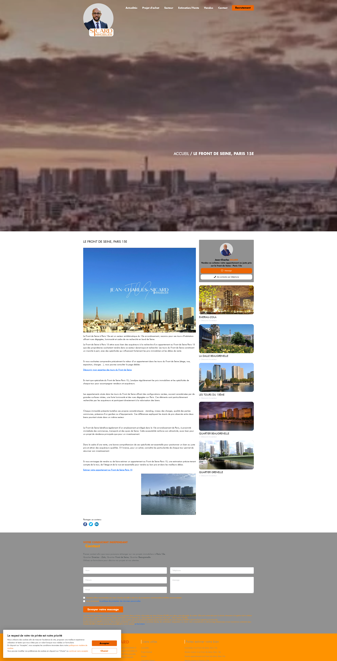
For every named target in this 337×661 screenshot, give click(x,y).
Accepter (104, 643)
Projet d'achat (150, 7)
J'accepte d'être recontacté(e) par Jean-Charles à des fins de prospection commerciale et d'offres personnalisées (134, 597)
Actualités (131, 7)
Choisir (104, 650)
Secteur (168, 7)
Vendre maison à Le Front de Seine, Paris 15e (203, 652)
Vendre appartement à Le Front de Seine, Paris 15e (205, 656)
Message (228, 270)
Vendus (208, 7)
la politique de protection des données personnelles (120, 601)
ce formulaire (140, 624)
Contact (222, 7)
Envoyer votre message (103, 609)
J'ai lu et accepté (113, 601)
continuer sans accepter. (78, 651)
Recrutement (243, 7)
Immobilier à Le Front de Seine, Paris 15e (201, 648)
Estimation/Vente (188, 7)
